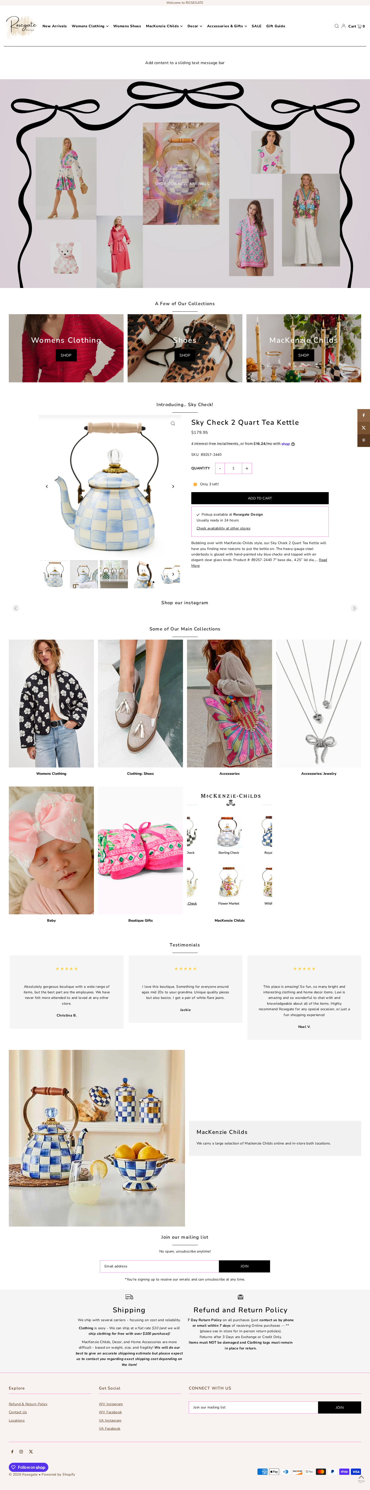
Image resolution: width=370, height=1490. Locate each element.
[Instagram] (21, 1452)
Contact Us (18, 1412)
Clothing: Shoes (140, 773)
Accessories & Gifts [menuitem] (225, 26)
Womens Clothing (51, 773)
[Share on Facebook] (363, 415)
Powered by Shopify (58, 1474)
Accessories (229, 773)
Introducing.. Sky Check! (185, 405)
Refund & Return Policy (28, 1404)
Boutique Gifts (140, 920)
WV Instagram (111, 1404)
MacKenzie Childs (230, 920)
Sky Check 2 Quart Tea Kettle (245, 422)
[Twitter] (31, 1452)
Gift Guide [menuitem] (275, 26)
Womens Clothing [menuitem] (88, 26)
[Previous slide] (15, 608)
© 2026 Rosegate (23, 1474)
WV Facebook (110, 1412)
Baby (51, 920)
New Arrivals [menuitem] (55, 26)
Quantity (200, 468)
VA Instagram (110, 1420)
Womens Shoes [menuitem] (127, 26)
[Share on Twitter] (363, 428)
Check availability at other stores (223, 528)
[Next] (173, 486)
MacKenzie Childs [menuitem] (162, 26)
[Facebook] (12, 1452)
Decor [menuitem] (193, 26)
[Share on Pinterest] (363, 440)
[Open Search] (336, 26)
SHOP (66, 355)
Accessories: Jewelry (318, 773)
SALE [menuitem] (257, 26)
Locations (17, 1420)
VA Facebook (110, 1428)
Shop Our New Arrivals (182, 183)
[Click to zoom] (173, 423)
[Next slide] (354, 608)
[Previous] (47, 486)
